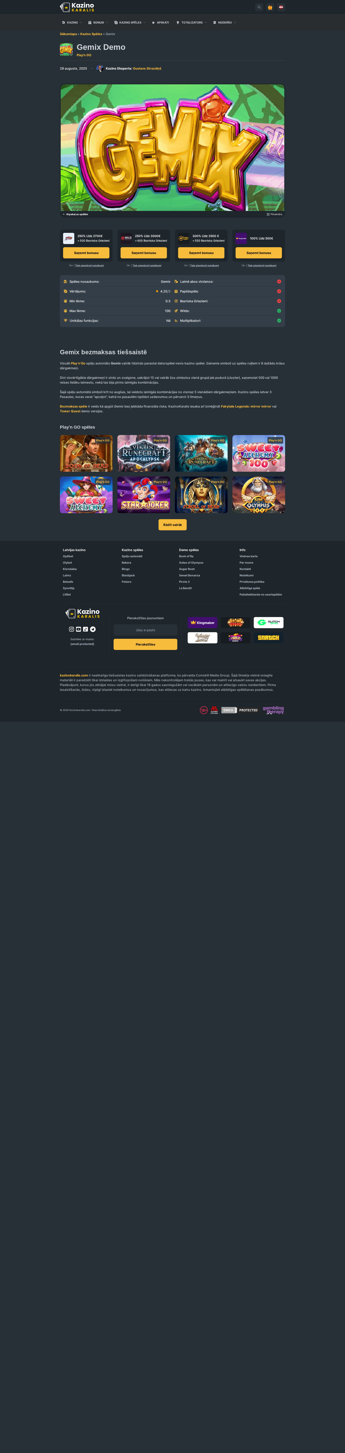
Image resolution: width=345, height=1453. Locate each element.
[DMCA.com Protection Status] (240, 710)
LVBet (67, 594)
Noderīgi (225, 22)
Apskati (163, 22)
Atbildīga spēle (250, 588)
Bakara (126, 562)
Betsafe (68, 581)
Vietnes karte (249, 556)
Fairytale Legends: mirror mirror (246, 406)
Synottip (68, 588)
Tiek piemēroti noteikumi (89, 265)
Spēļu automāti (132, 556)
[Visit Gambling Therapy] (273, 710)
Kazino (72, 22)
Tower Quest (70, 411)
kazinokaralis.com (74, 675)
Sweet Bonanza (189, 575)
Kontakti (245, 569)
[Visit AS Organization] (214, 710)
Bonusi (98, 22)
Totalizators (192, 22)
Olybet (67, 562)
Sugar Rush (187, 569)
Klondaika (70, 569)
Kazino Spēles (91, 34)
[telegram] (93, 629)
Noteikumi (247, 575)
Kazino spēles (130, 22)
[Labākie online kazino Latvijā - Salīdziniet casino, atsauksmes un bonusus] (77, 7)
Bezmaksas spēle (73, 406)
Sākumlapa (68, 34)
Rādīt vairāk (172, 525)
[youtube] (78, 629)
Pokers (126, 581)
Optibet (68, 556)
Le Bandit (185, 588)
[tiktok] (85, 629)
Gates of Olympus (191, 562)
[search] (259, 7)
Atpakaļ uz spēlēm (77, 214)
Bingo (126, 569)
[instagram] (71, 629)
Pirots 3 (184, 581)
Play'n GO (84, 55)
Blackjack (128, 575)
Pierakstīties (145, 644)
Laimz (67, 575)
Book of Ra (186, 556)
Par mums (246, 562)
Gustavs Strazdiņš (133, 68)
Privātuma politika (252, 581)
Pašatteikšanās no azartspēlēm (261, 594)
